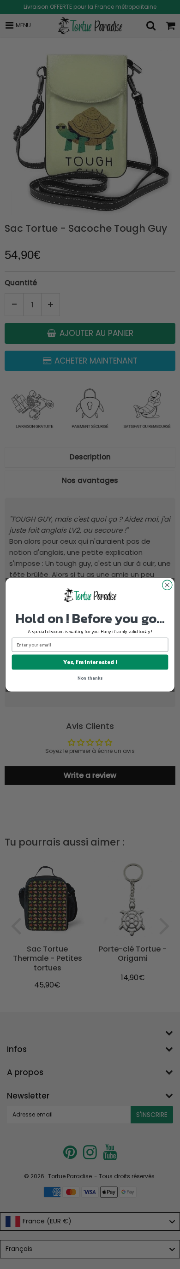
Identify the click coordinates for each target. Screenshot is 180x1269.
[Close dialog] (167, 585)
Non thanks (90, 677)
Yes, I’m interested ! (89, 662)
